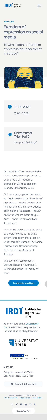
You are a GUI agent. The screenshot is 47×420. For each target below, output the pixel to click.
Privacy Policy (37, 398)
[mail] (30, 404)
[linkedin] (26, 404)
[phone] (35, 404)
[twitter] (17, 404)
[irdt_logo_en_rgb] (13, 3)
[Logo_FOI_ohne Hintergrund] (25, 353)
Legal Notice (25, 398)
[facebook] (12, 404)
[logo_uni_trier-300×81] (23, 339)
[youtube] (21, 404)
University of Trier (11, 398)
